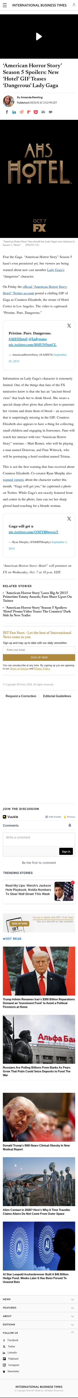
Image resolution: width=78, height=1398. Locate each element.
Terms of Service (19, 668)
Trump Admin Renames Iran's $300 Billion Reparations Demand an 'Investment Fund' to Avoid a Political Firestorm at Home (39, 1003)
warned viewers (13, 479)
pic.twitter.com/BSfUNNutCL (33, 344)
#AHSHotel (18, 339)
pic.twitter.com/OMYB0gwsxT (33, 532)
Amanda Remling (32, 97)
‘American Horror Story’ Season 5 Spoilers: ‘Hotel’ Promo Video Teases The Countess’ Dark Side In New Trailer (37, 611)
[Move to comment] (50, 112)
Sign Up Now (19, 923)
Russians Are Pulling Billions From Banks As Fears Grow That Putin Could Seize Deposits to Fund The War (36, 1071)
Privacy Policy (42, 668)
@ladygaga (37, 339)
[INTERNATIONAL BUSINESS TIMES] (39, 5)
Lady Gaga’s (55, 269)
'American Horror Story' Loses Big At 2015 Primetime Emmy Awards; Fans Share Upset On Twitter (37, 597)
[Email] (43, 112)
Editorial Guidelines (57, 696)
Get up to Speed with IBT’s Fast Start (53, 917)
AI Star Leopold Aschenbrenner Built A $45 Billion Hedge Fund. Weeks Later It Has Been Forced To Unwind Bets (36, 1278)
